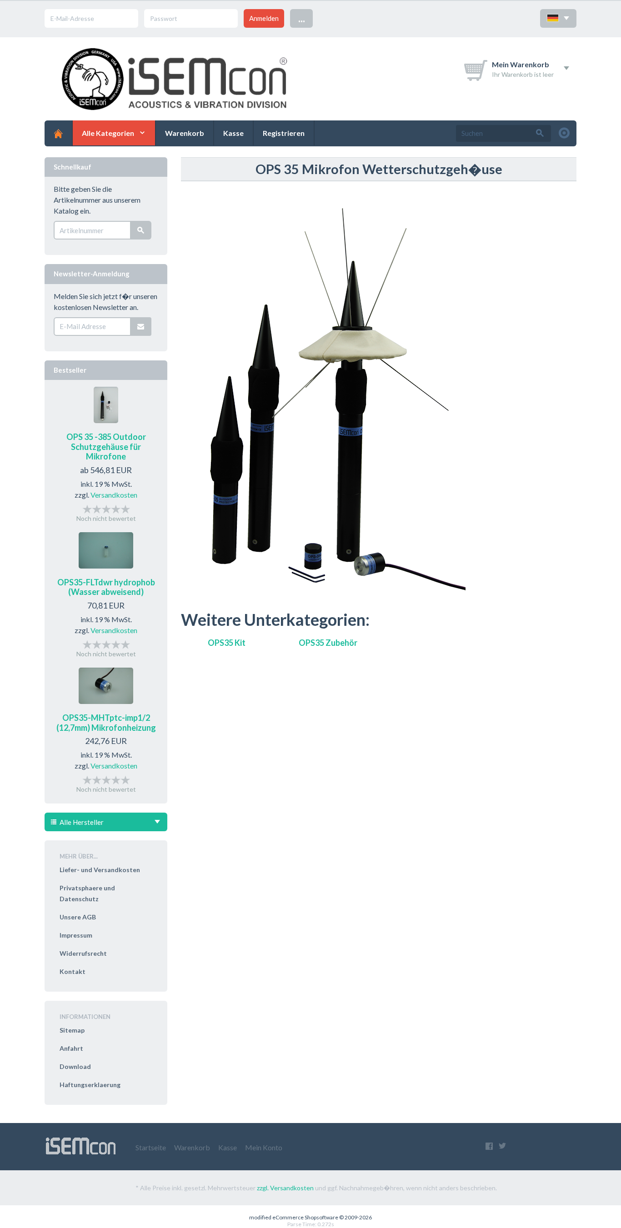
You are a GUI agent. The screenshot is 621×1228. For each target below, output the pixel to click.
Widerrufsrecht (83, 953)
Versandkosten (113, 494)
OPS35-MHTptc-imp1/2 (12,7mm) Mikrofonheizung (106, 723)
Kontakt (72, 971)
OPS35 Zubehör (328, 643)
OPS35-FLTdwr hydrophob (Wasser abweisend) (106, 587)
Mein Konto (263, 1147)
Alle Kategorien (108, 133)
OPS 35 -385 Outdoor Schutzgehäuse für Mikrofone (106, 446)
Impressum (76, 935)
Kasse (233, 133)
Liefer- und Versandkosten (100, 870)
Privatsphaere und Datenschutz (87, 893)
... (301, 18)
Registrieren (284, 133)
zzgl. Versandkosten (285, 1188)
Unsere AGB (78, 917)
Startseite (150, 1147)
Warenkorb (184, 133)
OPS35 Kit (226, 643)
